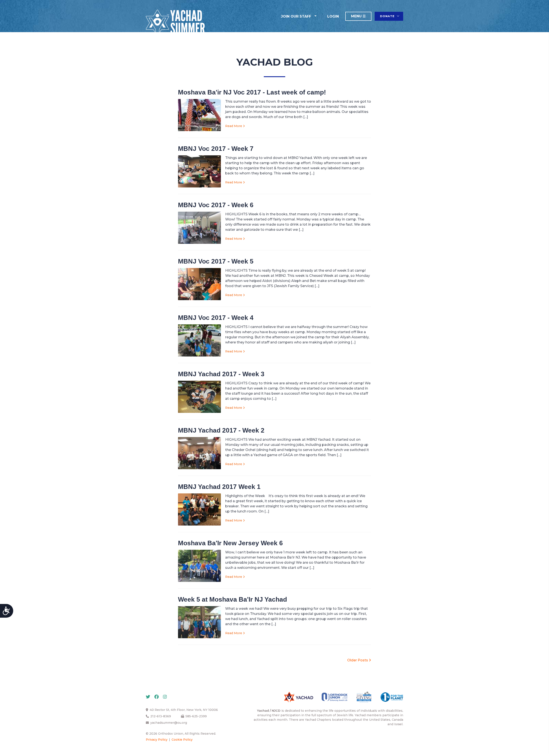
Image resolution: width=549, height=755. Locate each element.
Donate (387, 16)
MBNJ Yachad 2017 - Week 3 (221, 374)
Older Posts (358, 660)
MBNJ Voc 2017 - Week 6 (215, 204)
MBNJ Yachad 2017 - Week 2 (221, 430)
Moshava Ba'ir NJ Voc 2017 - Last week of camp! (252, 92)
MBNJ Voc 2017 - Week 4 (215, 317)
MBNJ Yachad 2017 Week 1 (219, 486)
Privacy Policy (156, 740)
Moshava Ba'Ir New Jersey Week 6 (230, 543)
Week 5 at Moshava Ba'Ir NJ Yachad (232, 599)
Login (333, 16)
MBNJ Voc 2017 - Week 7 (215, 148)
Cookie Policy (182, 740)
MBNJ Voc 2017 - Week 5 (215, 261)
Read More (234, 126)
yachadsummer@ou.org (168, 723)
